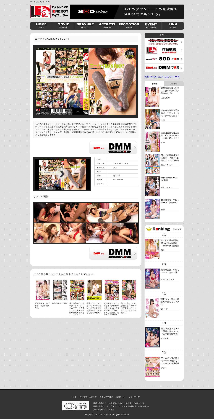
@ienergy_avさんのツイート (162, 76)
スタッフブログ (106, 397)
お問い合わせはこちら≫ (103, 409)
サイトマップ (134, 397)
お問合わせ (120, 397)
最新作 (154, 84)
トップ (74, 397)
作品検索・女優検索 (88, 397)
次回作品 (174, 84)
